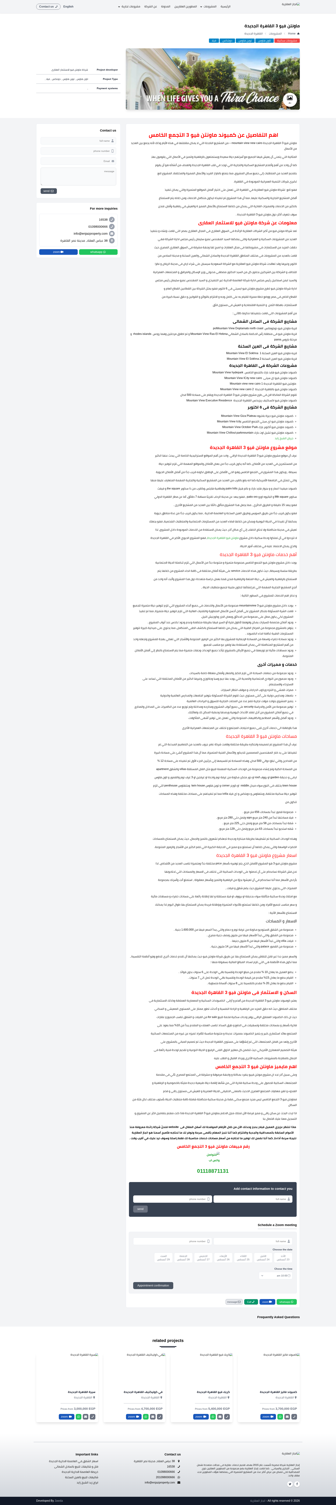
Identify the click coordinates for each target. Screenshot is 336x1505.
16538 (171, 1466)
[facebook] (297, 1484)
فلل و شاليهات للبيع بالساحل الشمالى (76, 1466)
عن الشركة (150, 6)
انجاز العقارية (257, 1500)
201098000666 (166, 1477)
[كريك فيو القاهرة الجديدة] (202, 1370)
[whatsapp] (280, 1417)
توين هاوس (245, 40)
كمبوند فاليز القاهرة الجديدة (278, 1391)
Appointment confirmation (153, 1285)
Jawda (59, 1500)
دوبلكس (227, 40)
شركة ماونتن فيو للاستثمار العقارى (69, 69)
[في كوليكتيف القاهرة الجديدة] (134, 1370)
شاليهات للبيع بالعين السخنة (81, 1477)
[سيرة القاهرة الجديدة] (67, 1370)
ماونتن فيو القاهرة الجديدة (223, 537)
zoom (266, 1416)
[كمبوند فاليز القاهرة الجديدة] (269, 1370)
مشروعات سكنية (287, 40)
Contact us (46, 6)
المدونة (165, 6)
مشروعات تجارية (131, 6)
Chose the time (283, 1268)
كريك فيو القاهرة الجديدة (213, 1391)
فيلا (214, 40)
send (140, 1208)
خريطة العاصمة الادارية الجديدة (80, 1471)
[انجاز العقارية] (287, 7)
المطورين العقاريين (185, 6)
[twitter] (290, 1484)
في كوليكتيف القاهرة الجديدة (143, 1391)
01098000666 (167, 1471)
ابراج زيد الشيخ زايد (87, 1482)
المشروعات (210, 6)
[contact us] (287, 1417)
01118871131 (213, 1171)
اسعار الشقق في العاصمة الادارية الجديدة (73, 1461)
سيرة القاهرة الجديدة (81, 1391)
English (68, 6)
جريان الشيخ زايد (283, 438)
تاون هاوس (264, 40)
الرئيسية (225, 6)
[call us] (294, 1417)
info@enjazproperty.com (160, 1482)
